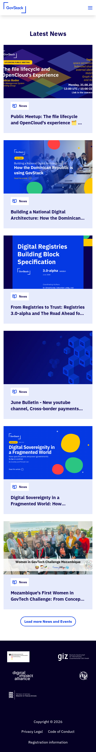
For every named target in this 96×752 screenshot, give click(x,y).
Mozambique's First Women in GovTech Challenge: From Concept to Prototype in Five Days (46, 599)
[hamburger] (90, 7)
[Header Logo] (15, 7)
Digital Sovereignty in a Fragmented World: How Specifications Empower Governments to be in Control (41, 506)
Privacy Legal (32, 731)
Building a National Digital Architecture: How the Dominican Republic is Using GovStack (46, 218)
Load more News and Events (48, 621)
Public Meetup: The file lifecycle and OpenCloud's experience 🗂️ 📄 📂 (47, 122)
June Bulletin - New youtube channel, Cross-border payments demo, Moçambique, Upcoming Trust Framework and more (45, 411)
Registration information (48, 742)
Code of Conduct (61, 731)
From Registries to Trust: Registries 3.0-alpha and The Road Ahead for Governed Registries (48, 313)
